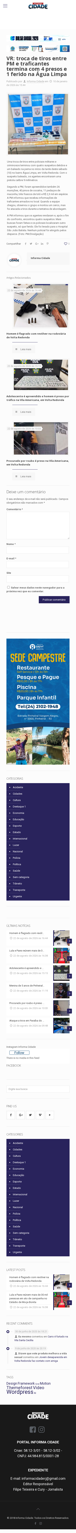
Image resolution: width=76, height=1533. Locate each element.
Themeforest (19, 1387)
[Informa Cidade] (38, 6)
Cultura (17, 800)
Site (8, 572)
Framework (26, 1383)
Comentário (14, 509)
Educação (18, 819)
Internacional (20, 838)
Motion (45, 1383)
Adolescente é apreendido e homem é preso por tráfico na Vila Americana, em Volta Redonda (37, 398)
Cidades (17, 793)
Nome (11, 544)
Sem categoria (21, 877)
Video (38, 1387)
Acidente (18, 787)
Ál (35, 1393)
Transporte (19, 889)
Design (11, 1383)
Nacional (18, 851)
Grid (37, 1384)
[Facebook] (35, 1523)
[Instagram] (41, 1523)
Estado (17, 832)
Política (17, 864)
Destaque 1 (19, 806)
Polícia (16, 857)
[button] (38, 38)
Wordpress (20, 1392)
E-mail (11, 558)
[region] (38, 38)
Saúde (16, 870)
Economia (18, 813)
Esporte (17, 825)
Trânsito (17, 883)
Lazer (16, 845)
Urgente (17, 896)
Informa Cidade (35, 81)
